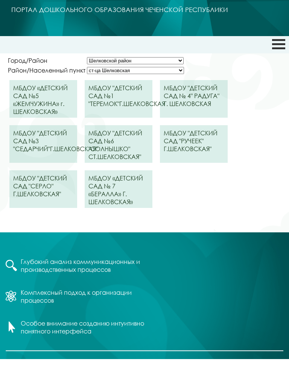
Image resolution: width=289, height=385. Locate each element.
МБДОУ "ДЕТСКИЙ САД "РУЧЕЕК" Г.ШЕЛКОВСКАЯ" (191, 141)
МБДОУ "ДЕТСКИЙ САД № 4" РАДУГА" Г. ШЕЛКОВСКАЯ (191, 96)
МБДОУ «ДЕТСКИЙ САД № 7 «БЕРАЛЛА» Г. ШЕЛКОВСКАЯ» (115, 190)
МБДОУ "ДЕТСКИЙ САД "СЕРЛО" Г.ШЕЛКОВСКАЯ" (40, 186)
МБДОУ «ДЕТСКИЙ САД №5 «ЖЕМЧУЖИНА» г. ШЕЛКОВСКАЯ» (40, 99)
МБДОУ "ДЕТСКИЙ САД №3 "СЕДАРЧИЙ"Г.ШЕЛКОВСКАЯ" (45, 141)
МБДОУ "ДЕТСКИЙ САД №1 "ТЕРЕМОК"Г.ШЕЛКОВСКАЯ (120, 96)
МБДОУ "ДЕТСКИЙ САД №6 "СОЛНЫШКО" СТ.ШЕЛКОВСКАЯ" (115, 145)
